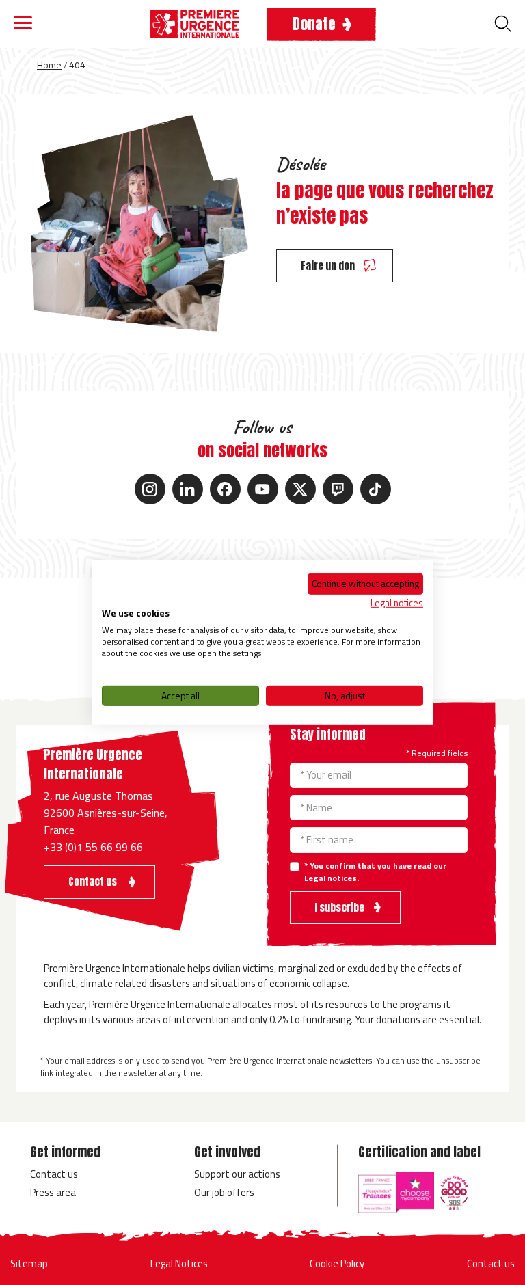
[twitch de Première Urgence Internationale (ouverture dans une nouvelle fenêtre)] (338, 489)
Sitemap (29, 1263)
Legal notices (397, 602)
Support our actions (237, 1174)
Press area (53, 1192)
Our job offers (224, 1192)
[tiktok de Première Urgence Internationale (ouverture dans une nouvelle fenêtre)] (375, 489)
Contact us (54, 1174)
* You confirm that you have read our (375, 872)
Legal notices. (331, 877)
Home (49, 65)
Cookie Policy (337, 1263)
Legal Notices (179, 1263)
